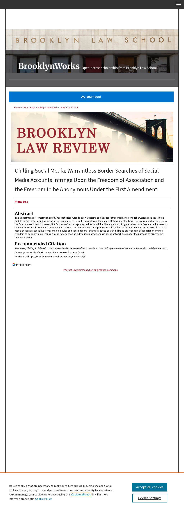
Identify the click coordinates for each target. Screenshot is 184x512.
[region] (92, 492)
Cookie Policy (43, 499)
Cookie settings (81, 495)
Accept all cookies (149, 487)
